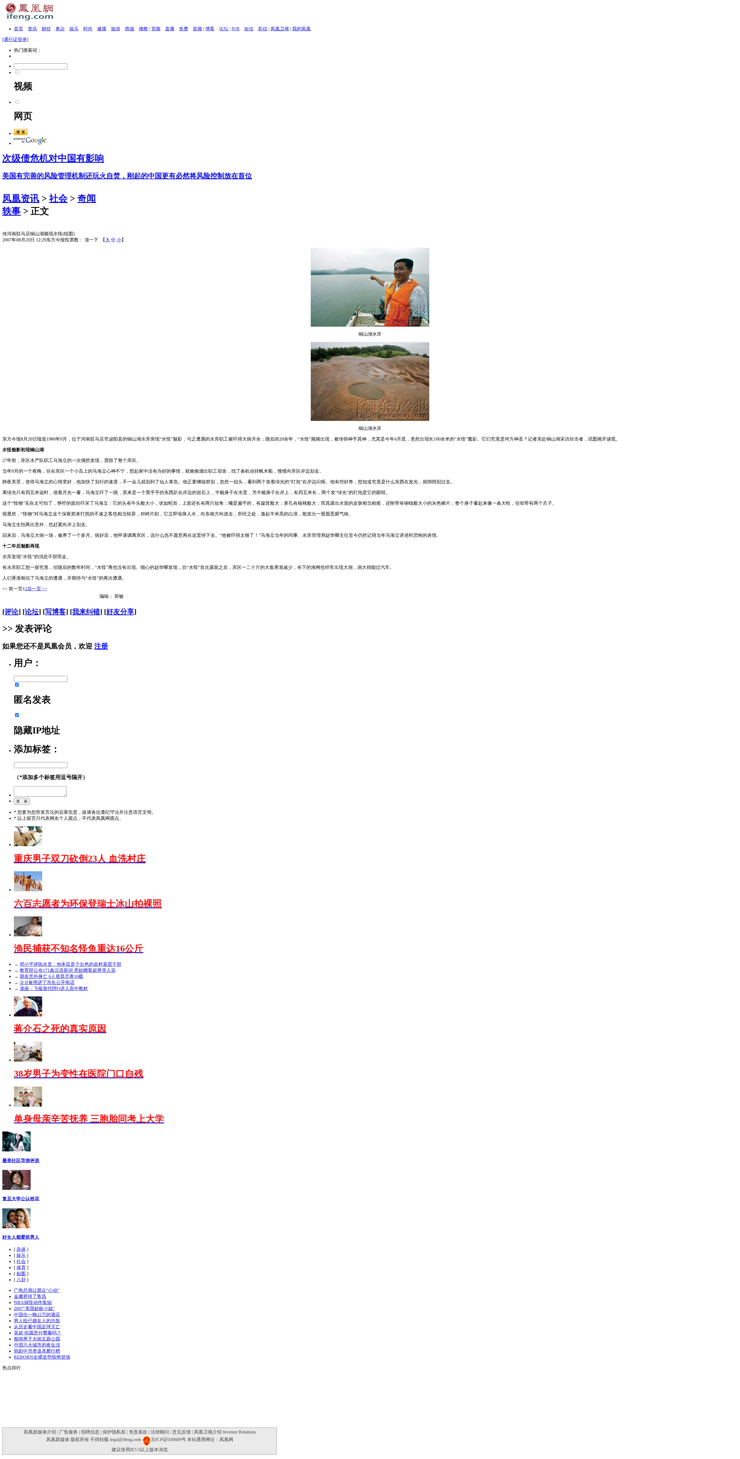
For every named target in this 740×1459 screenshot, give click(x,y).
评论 (11, 611)
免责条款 (138, 1432)
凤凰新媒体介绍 (40, 1432)
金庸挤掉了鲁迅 (30, 1296)
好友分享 (120, 611)
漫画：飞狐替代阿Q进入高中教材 (54, 988)
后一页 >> (37, 588)
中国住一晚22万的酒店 (37, 1314)
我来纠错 (86, 611)
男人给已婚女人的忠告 (37, 1320)
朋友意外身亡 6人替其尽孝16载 (51, 976)
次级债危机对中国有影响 (53, 158)
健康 (101, 28)
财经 (46, 28)
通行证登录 (15, 39)
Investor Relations (239, 1432)
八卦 (21, 1279)
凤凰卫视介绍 (208, 1432)
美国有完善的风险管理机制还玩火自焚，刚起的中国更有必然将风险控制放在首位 (127, 176)
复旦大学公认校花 (20, 1198)
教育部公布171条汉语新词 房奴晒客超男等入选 (68, 970)
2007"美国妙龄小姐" (34, 1308)
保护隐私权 (114, 1432)
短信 (249, 28)
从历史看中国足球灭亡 (37, 1326)
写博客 (55, 611)
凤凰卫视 (280, 28)
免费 (183, 28)
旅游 (115, 28)
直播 (169, 28)
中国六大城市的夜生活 (37, 1344)
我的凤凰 (301, 28)
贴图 (21, 1273)
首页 (18, 28)
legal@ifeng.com (125, 1439)
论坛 (223, 28)
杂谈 (21, 1249)
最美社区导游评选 (20, 1160)
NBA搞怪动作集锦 (33, 1302)
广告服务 (68, 1432)
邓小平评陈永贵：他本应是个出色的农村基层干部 (70, 964)
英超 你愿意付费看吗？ (37, 1332)
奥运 (60, 28)
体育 (21, 1267)
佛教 (143, 28)
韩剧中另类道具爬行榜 (37, 1351)
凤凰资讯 (20, 198)
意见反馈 (181, 1432)
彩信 (262, 28)
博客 (209, 28)
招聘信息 (90, 1432)
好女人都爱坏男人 (20, 1237)
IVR (236, 28)
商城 (129, 28)
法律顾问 (160, 1432)
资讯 (32, 28)
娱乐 (74, 28)
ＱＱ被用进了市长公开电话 (47, 982)
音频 (197, 28)
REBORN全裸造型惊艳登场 (42, 1357)
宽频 (155, 28)
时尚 (87, 28)
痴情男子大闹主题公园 (37, 1338)
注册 (101, 646)
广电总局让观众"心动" (37, 1290)
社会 (58, 198)
